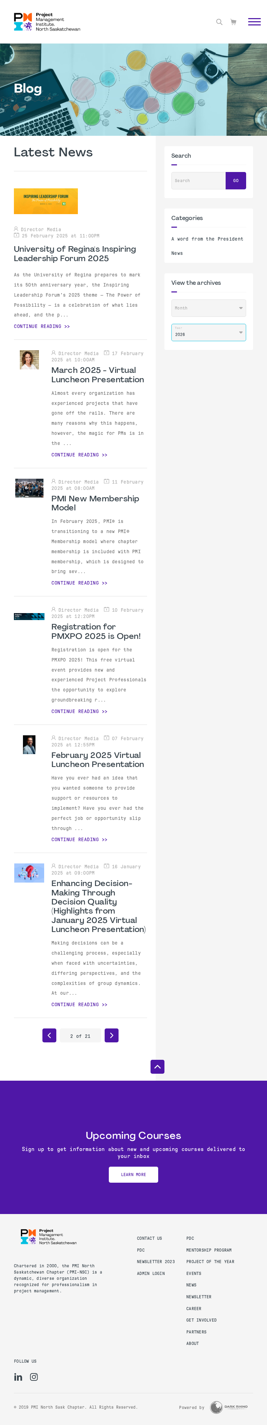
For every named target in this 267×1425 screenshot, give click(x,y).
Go (250, 29)
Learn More (133, 1174)
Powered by (191, 1407)
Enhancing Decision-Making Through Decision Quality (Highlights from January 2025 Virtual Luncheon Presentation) (98, 907)
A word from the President (207, 239)
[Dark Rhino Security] (228, 1407)
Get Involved (201, 1320)
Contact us (149, 1238)
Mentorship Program (209, 1250)
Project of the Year (210, 1261)
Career (194, 1308)
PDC (141, 1250)
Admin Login (151, 1273)
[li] (18, 1377)
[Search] (219, 22)
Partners (196, 1332)
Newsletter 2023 (156, 1261)
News (177, 253)
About (192, 1343)
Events (194, 1273)
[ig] (34, 1377)
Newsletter (199, 1296)
